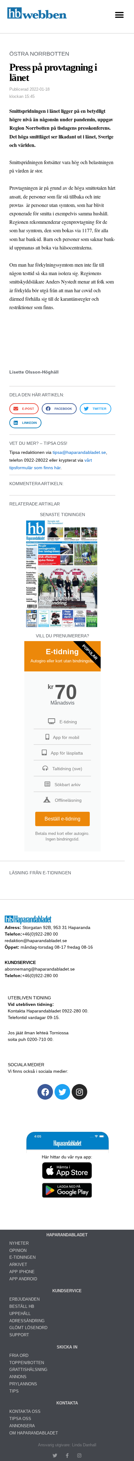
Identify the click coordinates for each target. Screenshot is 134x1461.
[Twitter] (62, 1092)
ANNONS (17, 1376)
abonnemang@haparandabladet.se (40, 968)
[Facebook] (45, 1092)
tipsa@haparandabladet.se (79, 452)
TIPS (14, 1391)
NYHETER (19, 1243)
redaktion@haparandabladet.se (36, 940)
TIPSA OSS (20, 1418)
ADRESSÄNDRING (27, 1320)
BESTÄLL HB (21, 1306)
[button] (119, 15)
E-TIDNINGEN (22, 1257)
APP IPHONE (22, 1271)
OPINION (17, 1250)
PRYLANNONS (23, 1384)
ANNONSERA (22, 1425)
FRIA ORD (18, 1355)
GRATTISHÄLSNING (28, 1369)
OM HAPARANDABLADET (33, 1433)
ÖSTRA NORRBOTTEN (39, 54)
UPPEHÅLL (20, 1313)
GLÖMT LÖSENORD (28, 1327)
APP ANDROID (23, 1279)
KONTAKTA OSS (25, 1411)
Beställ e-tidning (62, 818)
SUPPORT (19, 1335)
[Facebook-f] (67, 1455)
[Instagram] (79, 1092)
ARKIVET (18, 1264)
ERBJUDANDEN (24, 1299)
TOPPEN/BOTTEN (26, 1362)
